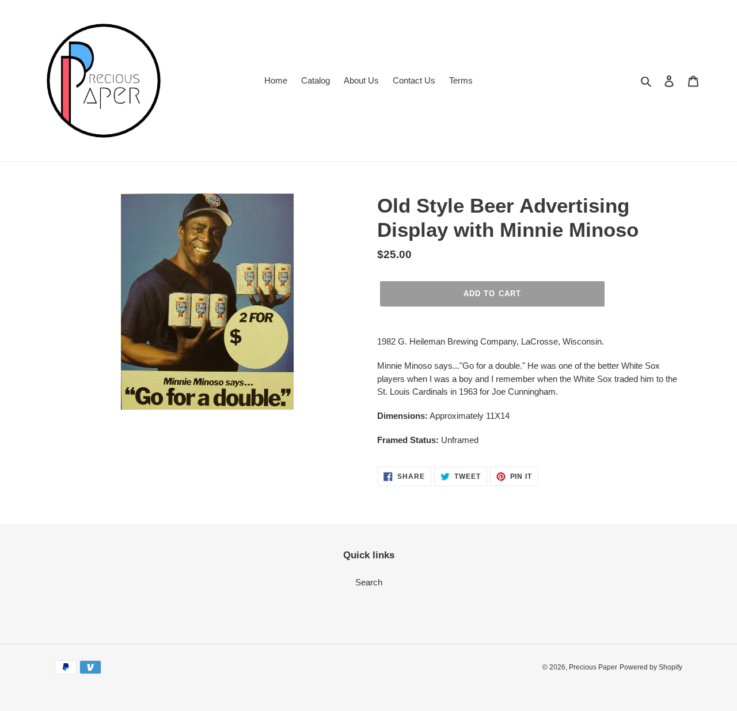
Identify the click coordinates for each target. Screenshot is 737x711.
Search (368, 582)
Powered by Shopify (651, 667)
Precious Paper (593, 667)
